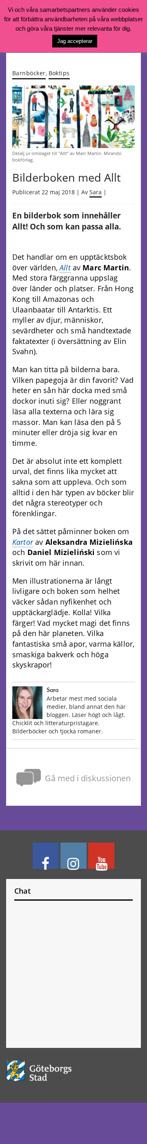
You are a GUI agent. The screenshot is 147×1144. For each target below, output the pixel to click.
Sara (95, 192)
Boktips (59, 73)
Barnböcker (29, 73)
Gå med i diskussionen (88, 778)
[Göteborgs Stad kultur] (73, 1071)
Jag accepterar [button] (74, 41)
